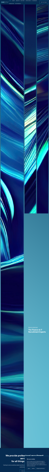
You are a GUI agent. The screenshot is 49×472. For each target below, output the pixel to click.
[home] (6, 2)
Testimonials (18, 3)
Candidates (11, 3)
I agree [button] (29, 468)
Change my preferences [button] (40, 468)
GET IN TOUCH (44, 2)
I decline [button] (33, 468)
